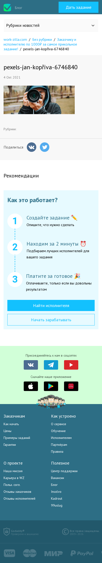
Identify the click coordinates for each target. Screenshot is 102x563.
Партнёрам (59, 444)
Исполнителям (61, 438)
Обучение (58, 431)
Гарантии (10, 444)
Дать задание (78, 7)
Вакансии (57, 478)
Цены (7, 431)
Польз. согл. (12, 485)
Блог (54, 485)
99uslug (56, 505)
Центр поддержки (64, 471)
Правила (57, 451)
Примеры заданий (17, 438)
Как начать (11, 424)
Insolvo (56, 491)
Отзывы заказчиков (17, 491)
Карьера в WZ (14, 478)
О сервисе (58, 424)
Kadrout (56, 498)
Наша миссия (13, 471)
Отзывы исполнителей (19, 498)
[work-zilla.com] (7, 7)
